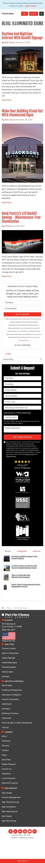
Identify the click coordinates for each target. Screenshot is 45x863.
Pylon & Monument (10, 653)
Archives (36, 551)
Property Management (12, 690)
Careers (5, 750)
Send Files (6, 759)
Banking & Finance (10, 713)
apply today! (30, 6)
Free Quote (22, 861)
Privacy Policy (23, 340)
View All (5, 727)
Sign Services (11, 788)
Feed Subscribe (23, 345)
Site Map (27, 835)
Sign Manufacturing (10, 802)
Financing (6, 741)
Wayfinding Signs (9, 662)
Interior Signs (7, 672)
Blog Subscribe (22, 314)
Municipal (6, 708)
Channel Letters (9, 648)
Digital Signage (8, 658)
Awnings (5, 676)
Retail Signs (7, 685)
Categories (22, 551)
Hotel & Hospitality (10, 699)
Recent (8, 551)
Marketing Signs (9, 667)
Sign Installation (9, 807)
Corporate (6, 718)
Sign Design (7, 793)
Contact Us (7, 769)
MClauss (8, 226)
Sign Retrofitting (9, 821)
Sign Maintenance (9, 811)
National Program (10, 783)
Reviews (5, 745)
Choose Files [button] (11, 417)
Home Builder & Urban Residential (17, 723)
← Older (7, 354)
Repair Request (9, 764)
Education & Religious (11, 695)
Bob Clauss (10, 42)
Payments (6, 773)
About (4, 736)
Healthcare (7, 704)
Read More (7, 100)
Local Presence (8, 778)
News (4, 755)
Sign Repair (7, 816)
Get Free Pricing (22, 437)
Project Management (11, 797)
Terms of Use (31, 337)
